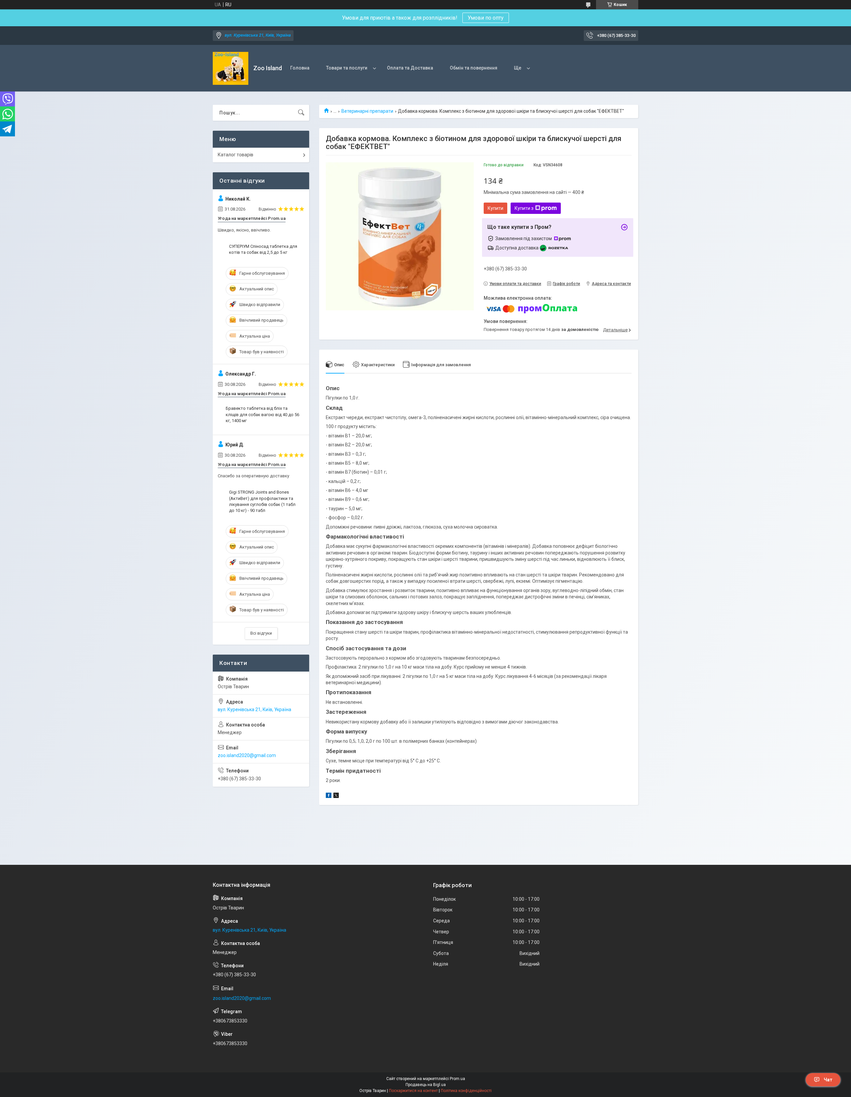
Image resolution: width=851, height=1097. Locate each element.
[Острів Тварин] (230, 68)
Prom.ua (457, 1078)
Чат (828, 1079)
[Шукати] (301, 113)
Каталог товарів (235, 154)
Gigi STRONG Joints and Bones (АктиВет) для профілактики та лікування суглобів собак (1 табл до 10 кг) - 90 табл (262, 501)
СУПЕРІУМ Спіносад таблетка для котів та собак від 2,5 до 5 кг (263, 249)
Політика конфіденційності (466, 1090)
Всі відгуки (261, 633)
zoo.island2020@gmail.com (247, 755)
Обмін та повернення (473, 68)
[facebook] (328, 796)
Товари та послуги (346, 68)
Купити (495, 208)
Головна (299, 68)
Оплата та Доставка (410, 68)
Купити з (524, 208)
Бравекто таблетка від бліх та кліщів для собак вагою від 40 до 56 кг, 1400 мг (262, 414)
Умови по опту (486, 18)
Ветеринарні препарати (367, 111)
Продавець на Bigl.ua (426, 1084)
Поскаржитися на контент (413, 1090)
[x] (336, 796)
